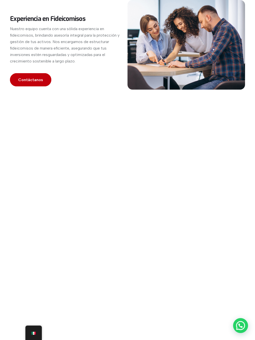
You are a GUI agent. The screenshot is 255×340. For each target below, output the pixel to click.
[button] (240, 325)
